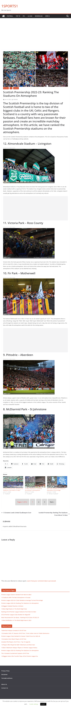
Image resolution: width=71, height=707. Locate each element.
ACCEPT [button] (43, 704)
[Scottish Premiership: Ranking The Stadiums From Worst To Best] (13, 482)
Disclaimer (4, 674)
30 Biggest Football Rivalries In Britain (12, 606)
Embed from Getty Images (9, 148)
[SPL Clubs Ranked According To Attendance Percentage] (57, 482)
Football (10, 16)
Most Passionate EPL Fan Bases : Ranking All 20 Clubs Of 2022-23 (20, 617)
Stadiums (16, 88)
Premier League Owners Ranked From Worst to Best (16, 594)
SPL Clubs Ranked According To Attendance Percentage (56, 489)
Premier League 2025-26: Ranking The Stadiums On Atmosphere (20, 603)
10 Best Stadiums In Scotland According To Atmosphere (33, 489)
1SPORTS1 (9, 6)
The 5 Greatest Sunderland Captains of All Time (15, 653)
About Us (4, 684)
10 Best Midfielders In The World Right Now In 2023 (16, 620)
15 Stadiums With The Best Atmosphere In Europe (15, 597)
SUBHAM (15, 99)
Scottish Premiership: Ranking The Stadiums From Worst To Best (13, 489)
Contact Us (4, 688)
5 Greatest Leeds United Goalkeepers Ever (17, 513)
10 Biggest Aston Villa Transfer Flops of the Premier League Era (19, 656)
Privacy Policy (5, 671)
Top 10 (18, 16)
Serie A (47, 16)
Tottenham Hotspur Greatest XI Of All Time (13, 630)
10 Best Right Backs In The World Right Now (14, 609)
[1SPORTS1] (3, 16)
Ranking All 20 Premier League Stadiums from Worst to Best (18, 612)
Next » (52, 502)
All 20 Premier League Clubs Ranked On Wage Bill (15, 614)
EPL (24, 16)
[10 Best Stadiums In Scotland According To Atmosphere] (35, 482)
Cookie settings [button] (33, 704)
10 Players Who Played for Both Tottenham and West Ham (18, 645)
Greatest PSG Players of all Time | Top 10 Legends (15, 642)
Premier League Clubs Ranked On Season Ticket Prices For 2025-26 (20, 636)
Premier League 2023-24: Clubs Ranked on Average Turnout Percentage (22, 600)
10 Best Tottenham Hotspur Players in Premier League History (19, 647)
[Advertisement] (35, 31)
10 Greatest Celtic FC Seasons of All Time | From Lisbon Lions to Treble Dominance (25, 633)
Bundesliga (39, 16)
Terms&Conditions (6, 678)
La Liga (30, 16)
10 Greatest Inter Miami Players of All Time (13, 639)
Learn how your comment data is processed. (41, 581)
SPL (11, 88)
